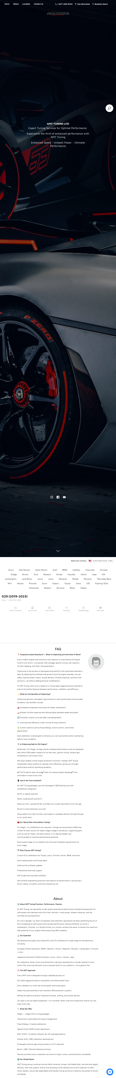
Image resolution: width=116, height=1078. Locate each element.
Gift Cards (100, 610)
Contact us (38, 4)
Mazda (75, 579)
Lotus (50, 579)
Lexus (40, 579)
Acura (11, 570)
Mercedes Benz (104, 579)
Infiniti (84, 574)
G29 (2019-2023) (15, 600)
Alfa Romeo (24, 570)
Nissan (20, 583)
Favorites (66, 610)
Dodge (14, 574)
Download (34, 588)
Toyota (67, 583)
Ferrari (25, 574)
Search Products (16, 610)
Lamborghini (10, 579)
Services (60, 588)
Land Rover (27, 579)
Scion (44, 583)
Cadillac (76, 570)
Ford (36, 574)
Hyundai (71, 574)
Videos (83, 588)
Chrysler (104, 570)
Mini (10, 583)
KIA (103, 574)
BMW (64, 570)
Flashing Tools (101, 583)
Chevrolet (90, 570)
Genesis (47, 574)
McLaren (88, 579)
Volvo (78, 583)
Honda (59, 574)
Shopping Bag (83, 610)
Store (7, 4)
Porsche (32, 583)
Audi (55, 570)
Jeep (94, 574)
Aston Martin (41, 570)
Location (26, 4)
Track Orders (49, 610)
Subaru (55, 583)
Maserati (63, 579)
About (16, 4)
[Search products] (109, 108)
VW (88, 583)
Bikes (72, 588)
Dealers (47, 588)
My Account (32, 610)
